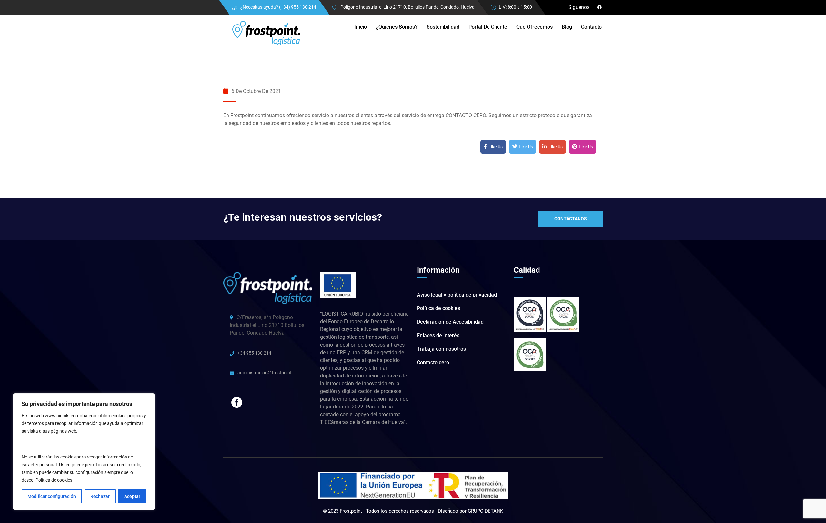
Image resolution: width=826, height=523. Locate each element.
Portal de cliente (487, 27)
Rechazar (100, 496)
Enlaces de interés (438, 335)
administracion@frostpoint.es (264, 372)
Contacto (591, 27)
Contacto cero (433, 362)
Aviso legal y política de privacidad (457, 295)
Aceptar (132, 496)
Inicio (360, 27)
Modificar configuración (51, 496)
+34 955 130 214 (254, 353)
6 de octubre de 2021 (255, 91)
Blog (567, 27)
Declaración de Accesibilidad (450, 322)
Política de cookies (53, 480)
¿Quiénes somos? (397, 27)
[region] (84, 451)
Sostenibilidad (443, 27)
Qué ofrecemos (534, 27)
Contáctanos (570, 218)
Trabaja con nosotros (441, 349)
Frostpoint (351, 511)
